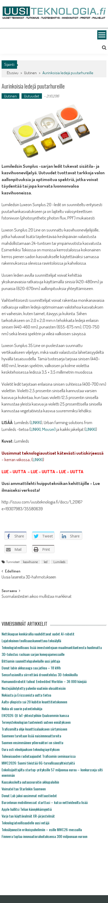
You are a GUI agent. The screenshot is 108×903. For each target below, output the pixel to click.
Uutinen (30, 72)
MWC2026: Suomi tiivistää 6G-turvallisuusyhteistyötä (38, 763)
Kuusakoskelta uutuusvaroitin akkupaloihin (30, 782)
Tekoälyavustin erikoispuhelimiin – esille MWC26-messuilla (42, 829)
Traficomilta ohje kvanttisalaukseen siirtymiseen (34, 729)
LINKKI (36, 422)
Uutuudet (31, 96)
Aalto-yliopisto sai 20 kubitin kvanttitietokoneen (34, 701)
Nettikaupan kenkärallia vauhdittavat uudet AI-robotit (38, 633)
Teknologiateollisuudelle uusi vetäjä (25, 822)
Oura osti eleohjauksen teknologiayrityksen (31, 749)
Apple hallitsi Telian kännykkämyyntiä (27, 809)
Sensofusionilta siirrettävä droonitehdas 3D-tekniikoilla (40, 674)
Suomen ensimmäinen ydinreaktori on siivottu (32, 742)
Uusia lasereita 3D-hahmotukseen (29, 577)
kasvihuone (30, 562)
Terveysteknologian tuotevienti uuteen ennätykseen (36, 722)
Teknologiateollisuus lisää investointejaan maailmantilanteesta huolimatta (52, 647)
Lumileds (59, 562)
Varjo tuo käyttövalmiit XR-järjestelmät (28, 816)
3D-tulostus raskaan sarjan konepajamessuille (33, 654)
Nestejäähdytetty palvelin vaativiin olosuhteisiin (34, 688)
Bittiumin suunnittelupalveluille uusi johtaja (31, 661)
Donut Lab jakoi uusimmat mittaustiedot (29, 795)
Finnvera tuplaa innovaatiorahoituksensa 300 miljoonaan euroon (44, 836)
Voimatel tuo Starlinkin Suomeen (24, 788)
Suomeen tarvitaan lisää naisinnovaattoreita (31, 735)
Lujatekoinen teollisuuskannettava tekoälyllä (31, 640)
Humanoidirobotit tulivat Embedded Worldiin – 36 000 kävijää (44, 681)
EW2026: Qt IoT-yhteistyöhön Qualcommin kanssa (35, 715)
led (45, 562)
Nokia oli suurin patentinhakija (22, 708)
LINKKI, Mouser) (43, 429)
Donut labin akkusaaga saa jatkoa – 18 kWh (31, 667)
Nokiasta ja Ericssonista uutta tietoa (26, 695)
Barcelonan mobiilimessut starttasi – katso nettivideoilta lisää (45, 802)
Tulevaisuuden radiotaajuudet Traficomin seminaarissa (38, 756)
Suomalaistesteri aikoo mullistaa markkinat (37, 597)
